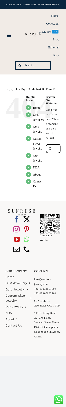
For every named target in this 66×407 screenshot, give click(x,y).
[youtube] (17, 239)
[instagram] (16, 229)
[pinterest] (26, 229)
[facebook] (16, 219)
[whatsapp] (26, 239)
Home (36, 107)
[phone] (26, 249)
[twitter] (26, 219)
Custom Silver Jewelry (37, 143)
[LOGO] (33, 32)
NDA (36, 167)
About (37, 174)
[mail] (16, 249)
